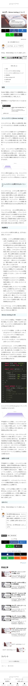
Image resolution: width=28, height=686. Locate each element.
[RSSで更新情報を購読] (20, 557)
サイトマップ (7, 679)
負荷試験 (14, 535)
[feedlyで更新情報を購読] (7, 557)
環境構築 (4, 535)
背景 (7, 68)
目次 (12, 65)
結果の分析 (8, 79)
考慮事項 (8, 75)
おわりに (8, 81)
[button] (18, 34)
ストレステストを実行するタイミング (14, 73)
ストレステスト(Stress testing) (13, 70)
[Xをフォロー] (20, 554)
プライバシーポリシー (20, 679)
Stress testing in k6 (10, 77)
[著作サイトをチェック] (7, 554)
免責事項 (7, 681)
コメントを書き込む (14, 661)
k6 (9, 535)
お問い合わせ (21, 681)
